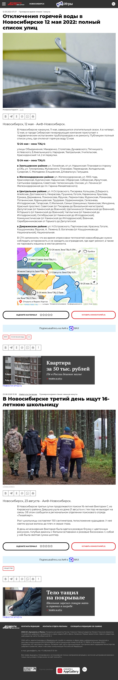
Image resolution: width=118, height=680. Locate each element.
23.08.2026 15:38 (10, 394)
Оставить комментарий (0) (93, 315)
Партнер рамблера (46, 669)
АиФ (22, 110)
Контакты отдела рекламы (55, 626)
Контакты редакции (30, 626)
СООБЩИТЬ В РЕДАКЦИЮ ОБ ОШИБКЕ (86, 626)
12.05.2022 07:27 (10, 12)
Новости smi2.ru (12, 385)
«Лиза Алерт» (9, 486)
